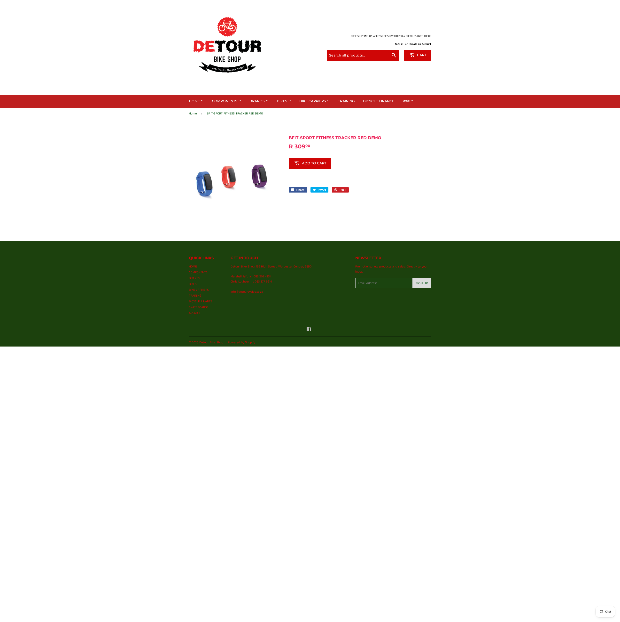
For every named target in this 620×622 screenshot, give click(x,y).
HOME (195, 101)
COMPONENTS (225, 101)
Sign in (399, 44)
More (407, 101)
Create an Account (420, 44)
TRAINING (346, 101)
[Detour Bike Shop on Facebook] (308, 330)
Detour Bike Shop (211, 342)
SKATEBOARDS (199, 307)
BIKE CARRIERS (313, 101)
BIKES (282, 101)
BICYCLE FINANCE (378, 101)
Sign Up (422, 283)
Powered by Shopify (241, 342)
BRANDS (257, 101)
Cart (421, 55)
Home (193, 113)
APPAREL (195, 313)
